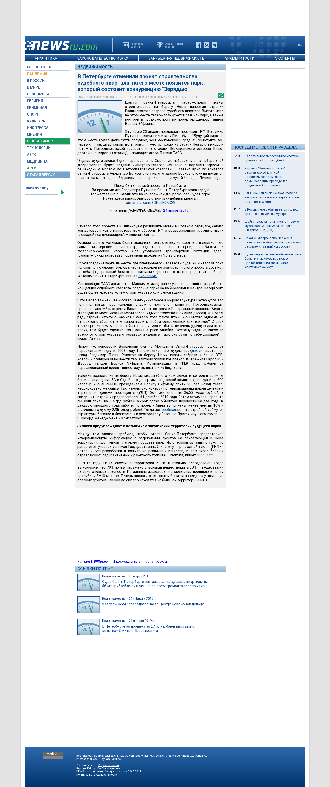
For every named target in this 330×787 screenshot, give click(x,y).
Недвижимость (95, 66)
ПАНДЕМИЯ (37, 74)
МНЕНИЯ (34, 134)
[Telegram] (214, 45)
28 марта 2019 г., (141, 576)
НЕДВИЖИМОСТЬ (42, 141)
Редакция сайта (108, 765)
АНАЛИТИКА (46, 58)
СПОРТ (33, 114)
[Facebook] (198, 45)
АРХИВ (33, 168)
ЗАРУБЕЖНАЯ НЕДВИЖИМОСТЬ (177, 58)
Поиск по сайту (36, 188)
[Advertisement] (165, 17)
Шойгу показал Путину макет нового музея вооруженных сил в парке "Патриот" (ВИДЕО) (272, 226)
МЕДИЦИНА (37, 161)
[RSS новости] (206, 45)
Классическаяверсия (173, 45)
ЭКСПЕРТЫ (285, 58)
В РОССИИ (36, 80)
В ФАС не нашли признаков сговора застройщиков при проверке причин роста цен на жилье (272, 197)
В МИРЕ (33, 87)
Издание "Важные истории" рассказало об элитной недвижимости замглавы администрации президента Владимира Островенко (266, 176)
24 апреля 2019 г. (177, 210)
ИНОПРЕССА (37, 128)
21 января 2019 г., (142, 621)
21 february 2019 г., (143, 598)
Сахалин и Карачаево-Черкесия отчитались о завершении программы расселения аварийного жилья (273, 242)
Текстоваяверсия (137, 45)
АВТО (32, 155)
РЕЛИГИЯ (35, 101)
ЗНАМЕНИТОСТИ (240, 58)
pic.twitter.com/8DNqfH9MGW (150, 203)
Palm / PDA (94, 768)
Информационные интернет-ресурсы (140, 561)
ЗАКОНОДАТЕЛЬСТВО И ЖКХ (102, 58)
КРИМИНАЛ (37, 107)
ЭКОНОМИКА (38, 94)
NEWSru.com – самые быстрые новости (101, 771)
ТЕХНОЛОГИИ (39, 148)
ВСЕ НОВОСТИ (39, 67)
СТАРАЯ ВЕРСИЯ (41, 175)
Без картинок (111, 768)
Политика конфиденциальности (96, 774)
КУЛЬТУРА (36, 121)
